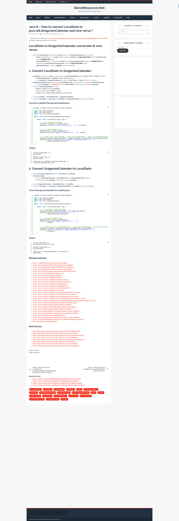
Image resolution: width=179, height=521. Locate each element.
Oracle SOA (84, 17)
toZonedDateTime (37, 399)
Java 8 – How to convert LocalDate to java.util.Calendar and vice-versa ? (56, 296)
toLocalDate (86, 395)
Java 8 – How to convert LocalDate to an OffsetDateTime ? (51, 288)
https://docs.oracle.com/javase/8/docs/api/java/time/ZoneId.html (55, 337)
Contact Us (63, 2)
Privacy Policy (51, 2)
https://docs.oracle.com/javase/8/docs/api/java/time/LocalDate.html (56, 331)
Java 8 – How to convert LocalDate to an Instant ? (48, 290)
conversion (60, 389)
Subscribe (122, 50)
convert (71, 389)
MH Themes (57, 519)
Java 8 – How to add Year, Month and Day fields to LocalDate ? (52, 305)
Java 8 (47, 34)
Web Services (60, 17)
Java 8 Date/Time (55, 34)
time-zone (73, 395)
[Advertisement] (69, 360)
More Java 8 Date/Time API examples (45, 321)
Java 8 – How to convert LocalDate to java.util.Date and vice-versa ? (54, 294)
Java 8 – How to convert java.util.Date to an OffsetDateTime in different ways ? (59, 385)
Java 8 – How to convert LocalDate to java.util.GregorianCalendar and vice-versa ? (59, 298)
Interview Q (118, 17)
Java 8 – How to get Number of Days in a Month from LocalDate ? (53, 267)
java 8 (101, 392)
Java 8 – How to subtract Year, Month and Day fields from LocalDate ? (55, 307)
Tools (72, 17)
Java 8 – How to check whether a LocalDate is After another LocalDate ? (56, 313)
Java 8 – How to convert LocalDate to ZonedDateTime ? (51, 286)
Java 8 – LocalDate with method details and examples (50, 263)
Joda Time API (35, 395)
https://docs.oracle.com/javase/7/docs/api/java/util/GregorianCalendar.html (58, 339)
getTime (34, 392)
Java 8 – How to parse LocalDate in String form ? (48, 273)
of (100, 38)
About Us (39, 2)
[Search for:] (134, 31)
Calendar (48, 389)
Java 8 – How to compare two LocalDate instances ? (49, 315)
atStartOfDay (36, 389)
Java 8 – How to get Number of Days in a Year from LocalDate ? (53, 269)
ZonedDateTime (55, 84)
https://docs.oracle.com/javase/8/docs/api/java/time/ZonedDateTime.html (58, 335)
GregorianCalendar (48, 392)
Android (106, 17)
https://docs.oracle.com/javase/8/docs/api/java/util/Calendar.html (55, 343)
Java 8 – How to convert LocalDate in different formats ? (51, 279)
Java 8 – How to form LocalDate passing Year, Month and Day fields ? (54, 271)
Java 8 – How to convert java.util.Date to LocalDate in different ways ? (55, 302)
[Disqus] (69, 431)
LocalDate (47, 395)
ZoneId (87, 84)
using (69, 38)
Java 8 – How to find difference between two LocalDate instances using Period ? (58, 319)
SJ (42, 34)
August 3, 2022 (34, 34)
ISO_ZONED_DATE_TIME (81, 392)
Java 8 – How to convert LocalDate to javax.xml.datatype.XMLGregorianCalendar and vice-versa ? (64, 300)
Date (79, 389)
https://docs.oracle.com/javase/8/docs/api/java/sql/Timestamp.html (56, 346)
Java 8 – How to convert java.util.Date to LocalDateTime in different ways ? (57, 383)
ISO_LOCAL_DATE (64, 392)
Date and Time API (91, 389)
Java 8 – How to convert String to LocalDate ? (47, 275)
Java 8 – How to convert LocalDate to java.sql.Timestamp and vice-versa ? (56, 292)
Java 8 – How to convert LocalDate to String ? (47, 277)
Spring (47, 17)
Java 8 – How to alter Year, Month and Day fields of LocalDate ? (53, 309)
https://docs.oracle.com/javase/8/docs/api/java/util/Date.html (54, 341)
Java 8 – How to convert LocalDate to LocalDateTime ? (50, 284)
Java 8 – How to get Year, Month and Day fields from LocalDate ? (53, 265)
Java (37, 17)
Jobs (128, 17)
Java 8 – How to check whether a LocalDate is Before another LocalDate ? (56, 311)
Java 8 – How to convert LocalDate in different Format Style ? (52, 282)
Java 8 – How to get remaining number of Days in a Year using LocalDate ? (56, 317)
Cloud (95, 17)
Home (30, 2)
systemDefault (61, 395)
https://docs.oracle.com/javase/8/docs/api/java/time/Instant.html (55, 333)
